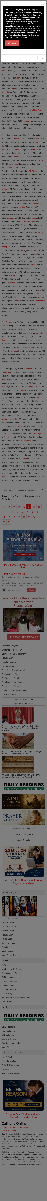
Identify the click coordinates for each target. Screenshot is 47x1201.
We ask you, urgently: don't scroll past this (23, 9)
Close (41, 58)
